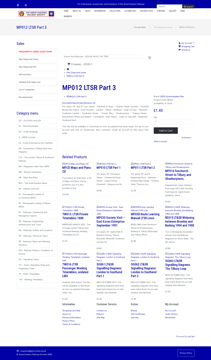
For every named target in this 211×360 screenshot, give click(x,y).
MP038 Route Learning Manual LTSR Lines (145, 216)
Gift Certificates (138, 314)
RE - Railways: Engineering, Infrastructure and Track (31, 223)
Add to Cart (166, 130)
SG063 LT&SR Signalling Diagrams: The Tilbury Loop (178, 264)
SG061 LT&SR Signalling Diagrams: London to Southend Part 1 (109, 270)
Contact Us (102, 310)
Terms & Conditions (71, 324)
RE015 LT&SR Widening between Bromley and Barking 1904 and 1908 (179, 221)
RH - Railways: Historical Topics (33, 236)
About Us (66, 314)
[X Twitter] (25, 5)
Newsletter (170, 317)
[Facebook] (18, 5)
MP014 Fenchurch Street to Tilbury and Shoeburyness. (178, 175)
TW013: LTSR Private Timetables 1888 (75, 216)
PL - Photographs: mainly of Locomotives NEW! (31, 196)
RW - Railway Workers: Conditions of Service (36, 252)
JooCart (191, 336)
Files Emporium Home (76, 72)
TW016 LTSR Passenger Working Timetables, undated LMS (75, 270)
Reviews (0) (89, 103)
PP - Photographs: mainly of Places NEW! (35, 205)
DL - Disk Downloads (28, 126)
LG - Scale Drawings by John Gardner (36, 143)
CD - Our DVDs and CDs (30, 120)
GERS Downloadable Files (172, 96)
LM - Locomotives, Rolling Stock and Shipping (35, 150)
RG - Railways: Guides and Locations (35, 230)
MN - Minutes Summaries (30, 172)
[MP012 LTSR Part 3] (76, 96)
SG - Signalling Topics (29, 259)
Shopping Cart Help (71, 310)
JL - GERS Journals (27, 137)
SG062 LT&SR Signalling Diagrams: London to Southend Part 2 (143, 270)
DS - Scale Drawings (28, 131)
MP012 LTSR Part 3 (75, 76)
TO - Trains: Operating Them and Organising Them (34, 267)
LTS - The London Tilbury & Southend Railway (36, 159)
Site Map (101, 317)
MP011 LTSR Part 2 (143, 167)
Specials (135, 317)
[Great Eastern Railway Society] (36, 14)
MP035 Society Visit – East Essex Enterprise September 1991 (111, 221)
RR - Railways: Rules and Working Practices (34, 243)
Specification (78, 103)
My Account (170, 310)
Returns (100, 314)
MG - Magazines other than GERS (34, 166)
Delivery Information (71, 317)
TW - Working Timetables (31, 279)
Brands (134, 310)
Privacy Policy (68, 320)
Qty (155, 117)
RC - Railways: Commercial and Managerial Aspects (33, 214)
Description (67, 103)
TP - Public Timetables (29, 274)
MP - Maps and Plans (28, 177)
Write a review (160, 141)
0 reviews (186, 137)
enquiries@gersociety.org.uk (33, 351)
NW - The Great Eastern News (33, 183)
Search (160, 2)
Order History (171, 314)
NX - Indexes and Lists (29, 188)
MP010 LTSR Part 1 (109, 167)
